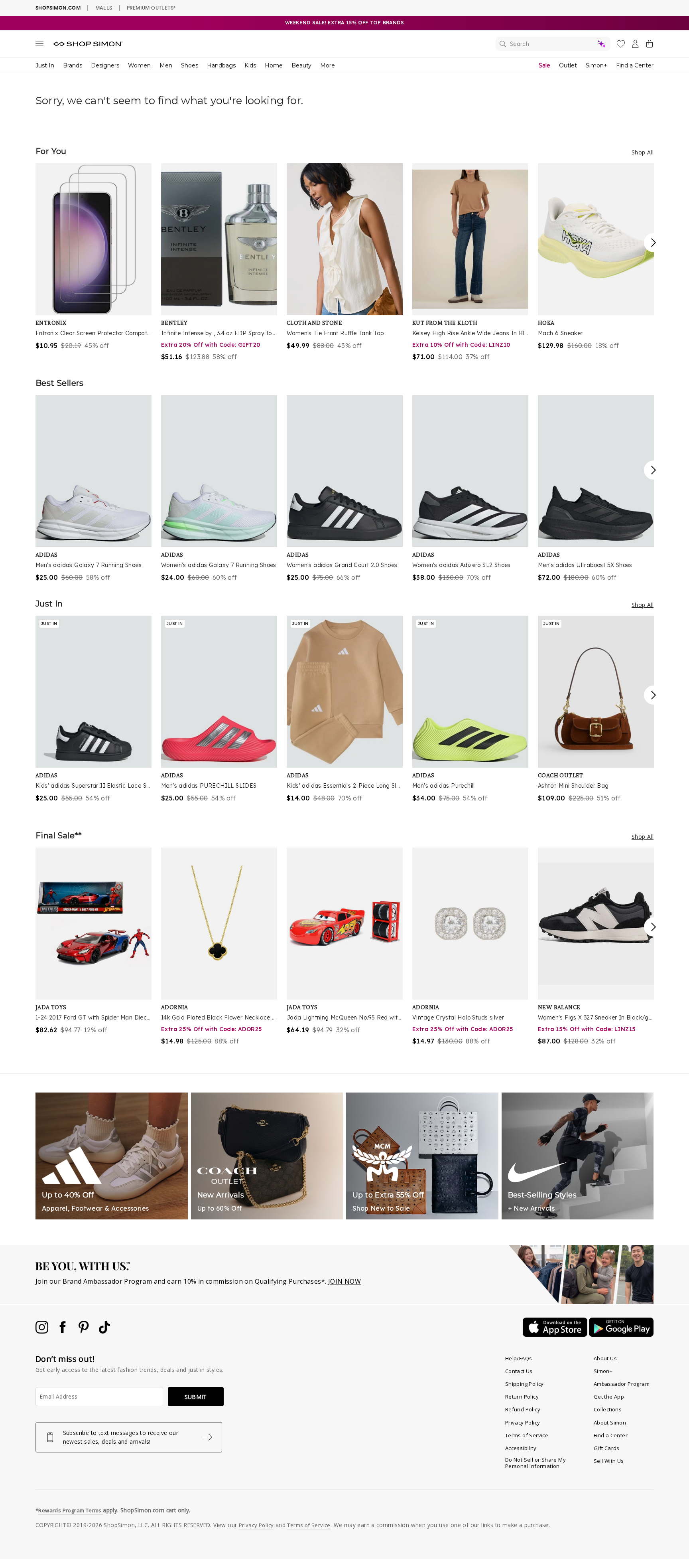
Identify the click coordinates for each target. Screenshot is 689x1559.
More (327, 65)
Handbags (221, 65)
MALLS (103, 7)
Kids (250, 65)
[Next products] (653, 242)
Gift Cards (607, 1448)
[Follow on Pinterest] (84, 1331)
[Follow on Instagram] (42, 1331)
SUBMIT (196, 1397)
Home (274, 65)
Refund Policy (522, 1409)
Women (139, 65)
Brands (72, 65)
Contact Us (519, 1371)
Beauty (301, 65)
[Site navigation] (39, 45)
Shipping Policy (524, 1383)
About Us (605, 1358)
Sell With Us (609, 1460)
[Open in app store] (556, 1334)
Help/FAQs (518, 1358)
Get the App (609, 1396)
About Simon (610, 1422)
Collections (608, 1409)
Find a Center (635, 65)
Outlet (568, 65)
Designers (105, 65)
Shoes (189, 65)
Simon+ (596, 65)
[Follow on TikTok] (104, 1331)
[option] (93, 256)
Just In (44, 65)
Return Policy (522, 1396)
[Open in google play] (621, 1334)
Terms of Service (526, 1435)
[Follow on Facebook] (63, 1331)
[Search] (553, 44)
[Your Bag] (650, 45)
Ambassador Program (622, 1383)
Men (165, 65)
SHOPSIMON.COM (58, 8)
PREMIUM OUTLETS (151, 7)
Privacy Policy (522, 1422)
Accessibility (520, 1448)
